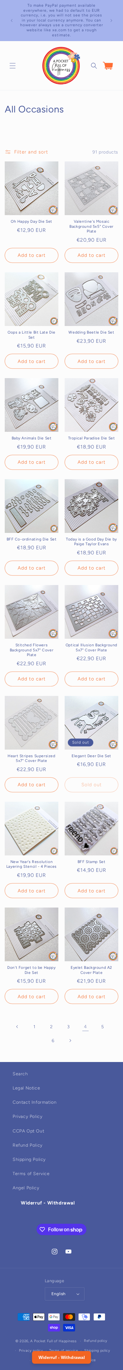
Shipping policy (97, 1351)
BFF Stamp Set (92, 862)
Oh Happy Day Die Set (31, 221)
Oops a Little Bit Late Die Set (32, 335)
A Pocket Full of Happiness (53, 1341)
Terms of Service (31, 1173)
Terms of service (63, 1351)
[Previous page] (17, 1027)
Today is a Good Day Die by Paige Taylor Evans (91, 541)
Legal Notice (26, 1088)
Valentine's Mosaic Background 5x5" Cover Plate (91, 226)
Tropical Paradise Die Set (91, 438)
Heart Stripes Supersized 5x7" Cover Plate (31, 758)
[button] (13, 66)
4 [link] (85, 1026)
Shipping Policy (29, 1159)
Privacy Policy (27, 1116)
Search (20, 1074)
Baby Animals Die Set (32, 438)
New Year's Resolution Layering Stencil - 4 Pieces (31, 864)
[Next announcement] (111, 20)
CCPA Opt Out (28, 1131)
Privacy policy (31, 1351)
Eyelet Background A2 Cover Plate (91, 970)
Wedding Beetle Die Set (91, 332)
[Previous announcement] (12, 20)
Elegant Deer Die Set (91, 756)
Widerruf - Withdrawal (48, 1203)
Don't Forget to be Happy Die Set (31, 970)
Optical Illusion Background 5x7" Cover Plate (91, 647)
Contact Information (34, 1102)
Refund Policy (28, 1145)
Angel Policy (26, 1188)
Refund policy (96, 1341)
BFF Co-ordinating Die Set (32, 539)
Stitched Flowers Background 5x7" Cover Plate (32, 650)
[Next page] (70, 1040)
